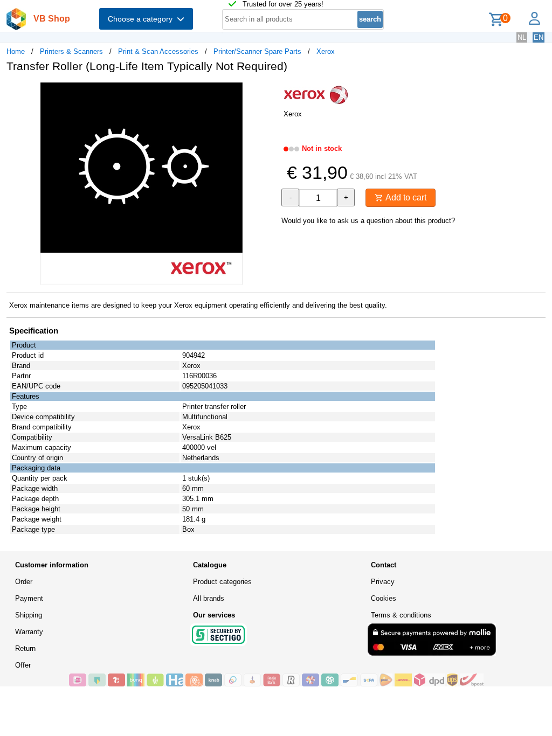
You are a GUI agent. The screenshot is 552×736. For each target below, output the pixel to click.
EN (538, 37)
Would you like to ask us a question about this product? (368, 221)
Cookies (383, 598)
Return (25, 648)
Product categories (222, 582)
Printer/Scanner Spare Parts (257, 51)
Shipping (28, 615)
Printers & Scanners (71, 51)
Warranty (29, 632)
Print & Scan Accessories (158, 51)
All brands (208, 598)
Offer (23, 665)
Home (15, 51)
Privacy (383, 582)
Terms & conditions (401, 615)
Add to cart (404, 197)
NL (522, 37)
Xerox (325, 51)
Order (23, 582)
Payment (29, 598)
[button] (266, 92)
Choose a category (142, 19)
